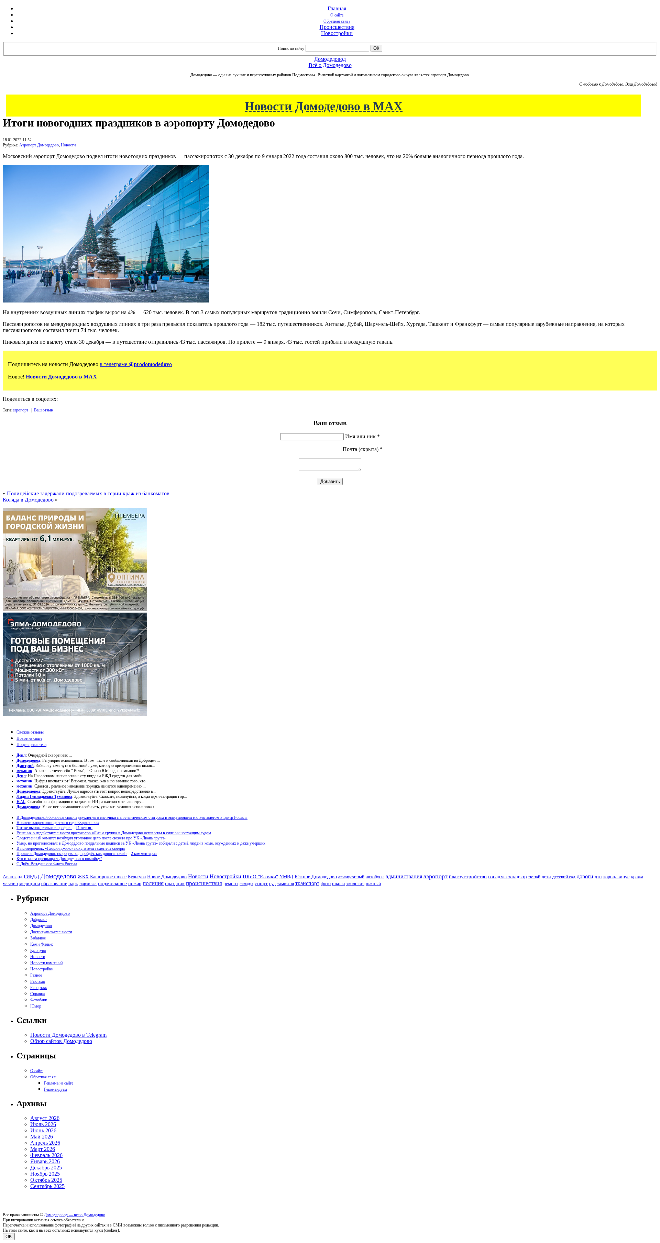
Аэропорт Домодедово (39, 145)
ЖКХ (83, 876)
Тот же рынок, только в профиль (44, 827)
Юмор (35, 1006)
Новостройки (337, 33)
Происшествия (337, 27)
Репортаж (38, 987)
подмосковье (112, 883)
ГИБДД (31, 876)
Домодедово (58, 876)
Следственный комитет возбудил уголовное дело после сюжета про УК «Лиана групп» (91, 838)
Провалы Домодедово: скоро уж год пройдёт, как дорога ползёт (71, 853)
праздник (175, 883)
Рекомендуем (55, 1089)
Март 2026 (42, 1149)
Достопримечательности (51, 932)
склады (246, 883)
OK (9, 1236)
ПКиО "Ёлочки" (260, 876)
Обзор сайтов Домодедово (61, 1041)
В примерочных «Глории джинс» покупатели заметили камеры (70, 848)
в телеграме (136, 364)
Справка (37, 993)
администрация (404, 876)
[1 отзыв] (84, 827)
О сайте (336, 15)
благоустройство (468, 876)
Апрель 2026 (45, 1143)
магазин (10, 883)
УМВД (286, 876)
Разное (36, 975)
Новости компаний (46, 962)
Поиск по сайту (291, 48)
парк (73, 883)
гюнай (534, 876)
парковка (88, 883)
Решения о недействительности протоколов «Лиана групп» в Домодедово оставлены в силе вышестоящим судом (113, 832)
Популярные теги (31, 744)
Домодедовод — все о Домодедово (74, 1214)
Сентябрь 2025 (47, 1186)
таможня (285, 883)
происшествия (204, 883)
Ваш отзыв (43, 410)
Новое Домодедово (167, 876)
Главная (337, 8)
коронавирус (616, 876)
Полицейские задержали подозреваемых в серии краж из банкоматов (88, 493)
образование (54, 883)
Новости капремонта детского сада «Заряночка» (57, 822)
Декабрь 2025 (46, 1167)
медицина (29, 883)
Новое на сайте (29, 738)
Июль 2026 (43, 1124)
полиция (153, 883)
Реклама (37, 981)
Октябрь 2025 (46, 1180)
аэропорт (20, 410)
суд (272, 883)
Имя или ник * (362, 436)
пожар (134, 883)
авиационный (351, 876)
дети (546, 876)
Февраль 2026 (46, 1155)
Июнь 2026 (43, 1130)
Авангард (12, 876)
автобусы (375, 876)
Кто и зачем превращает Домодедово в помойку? (59, 858)
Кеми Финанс (41, 944)
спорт (261, 883)
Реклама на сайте (58, 1083)
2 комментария (144, 853)
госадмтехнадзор (507, 876)
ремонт (230, 883)
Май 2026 (41, 1137)
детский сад (563, 876)
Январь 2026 (45, 1161)
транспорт (307, 883)
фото (326, 883)
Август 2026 (44, 1118)
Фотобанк (38, 1000)
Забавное (38, 938)
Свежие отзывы (30, 732)
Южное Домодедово (316, 876)
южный (373, 883)
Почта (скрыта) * (363, 449)
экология (355, 883)
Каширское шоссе (108, 876)
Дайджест (38, 919)
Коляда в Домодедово (28, 500)
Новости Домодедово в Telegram (68, 1035)
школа (338, 883)
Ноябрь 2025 (45, 1174)
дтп (598, 876)
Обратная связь (336, 21)
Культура (137, 876)
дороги (585, 876)
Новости (68, 145)
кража (637, 876)
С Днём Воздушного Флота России (46, 863)
